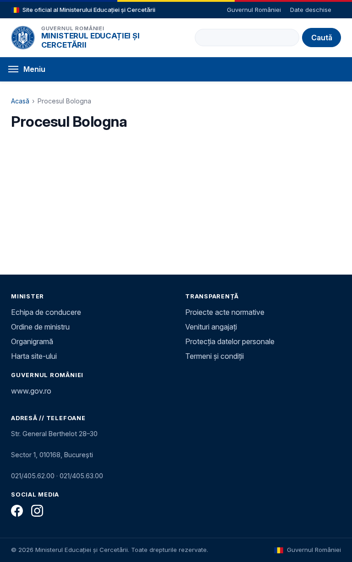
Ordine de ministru (40, 326)
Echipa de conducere (46, 312)
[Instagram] (37, 511)
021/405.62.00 (33, 476)
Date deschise (310, 9)
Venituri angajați (211, 326)
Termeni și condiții (214, 356)
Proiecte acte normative (224, 312)
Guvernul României (254, 9)
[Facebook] (17, 511)
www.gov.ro (31, 390)
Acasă (20, 101)
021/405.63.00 (81, 476)
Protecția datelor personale (230, 341)
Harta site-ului (34, 356)
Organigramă (32, 341)
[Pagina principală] (23, 37)
